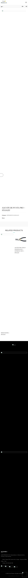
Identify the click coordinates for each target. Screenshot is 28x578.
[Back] (2, 6)
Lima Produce (12, 573)
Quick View (12, 235)
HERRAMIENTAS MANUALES (13, 215)
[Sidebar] (1, 175)
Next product (26, 6)
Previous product (22, 6)
